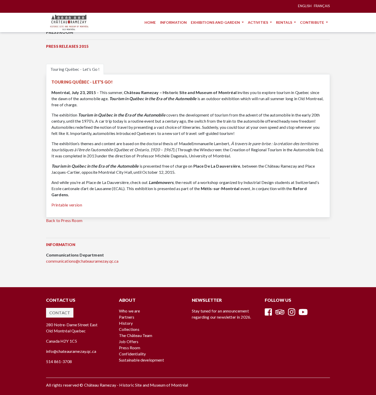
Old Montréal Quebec (66, 330)
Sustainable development (141, 359)
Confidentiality (132, 353)
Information (174, 22)
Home (151, 22)
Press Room (129, 347)
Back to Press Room (64, 220)
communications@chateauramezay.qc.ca (82, 261)
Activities (258, 22)
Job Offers (129, 341)
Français (322, 6)
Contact (59, 312)
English (305, 6)
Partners (126, 317)
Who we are (129, 310)
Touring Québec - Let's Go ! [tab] (74, 69)
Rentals (284, 22)
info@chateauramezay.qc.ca (71, 351)
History (126, 323)
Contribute (312, 22)
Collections (129, 329)
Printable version (66, 204)
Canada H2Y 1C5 (61, 341)
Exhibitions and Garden (216, 22)
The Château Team (135, 335)
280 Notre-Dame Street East (71, 324)
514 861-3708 (59, 361)
